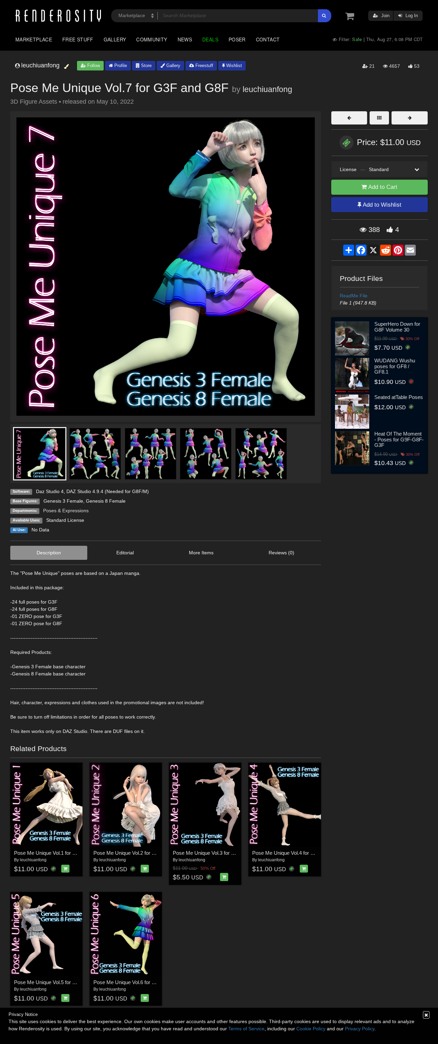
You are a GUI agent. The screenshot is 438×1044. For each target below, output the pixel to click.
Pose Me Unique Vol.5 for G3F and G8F (58, 982)
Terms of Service (246, 1028)
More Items (201, 552)
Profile (120, 65)
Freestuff (203, 65)
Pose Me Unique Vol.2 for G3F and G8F (137, 853)
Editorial (125, 552)
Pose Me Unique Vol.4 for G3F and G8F (296, 853)
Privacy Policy (359, 1028)
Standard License (65, 520)
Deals (210, 39)
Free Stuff (77, 39)
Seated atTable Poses (398, 397)
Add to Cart (382, 187)
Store (146, 65)
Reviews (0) (281, 552)
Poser (237, 39)
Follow (93, 65)
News (185, 39)
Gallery (115, 39)
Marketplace (33, 39)
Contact (268, 39)
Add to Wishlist (381, 205)
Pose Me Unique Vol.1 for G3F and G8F (58, 853)
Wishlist (233, 65)
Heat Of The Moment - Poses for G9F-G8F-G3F (399, 439)
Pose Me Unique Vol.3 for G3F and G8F (217, 853)
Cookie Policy (310, 1028)
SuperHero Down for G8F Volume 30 (397, 327)
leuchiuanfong (267, 89)
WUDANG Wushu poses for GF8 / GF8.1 (394, 366)
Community (151, 39)
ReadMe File (354, 295)
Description (49, 552)
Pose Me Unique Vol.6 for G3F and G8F (137, 982)
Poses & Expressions (66, 510)
